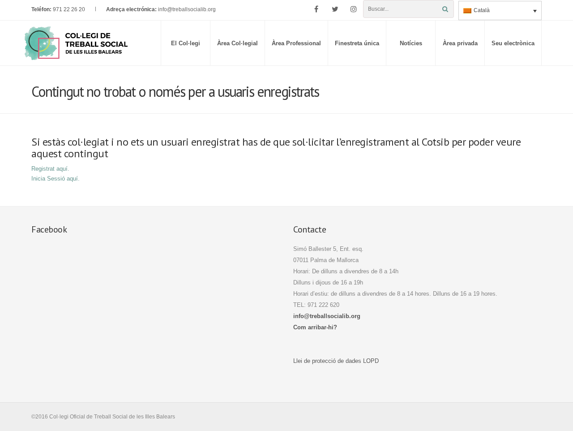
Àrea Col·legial (237, 43)
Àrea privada (460, 43)
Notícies (411, 43)
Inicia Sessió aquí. (55, 178)
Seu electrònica (513, 43)
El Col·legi (185, 43)
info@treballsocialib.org (187, 9)
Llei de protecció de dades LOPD (336, 361)
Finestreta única (357, 43)
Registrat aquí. (50, 168)
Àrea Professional (296, 43)
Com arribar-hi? (315, 327)
